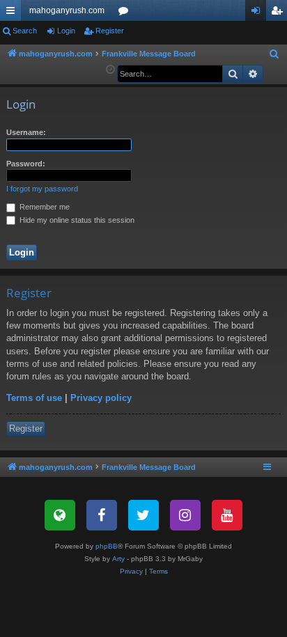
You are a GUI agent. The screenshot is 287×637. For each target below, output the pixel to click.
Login (66, 30)
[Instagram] (185, 515)
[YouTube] (227, 515)
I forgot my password (42, 188)
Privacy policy (101, 398)
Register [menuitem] (279, 13)
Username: (26, 132)
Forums (126, 13)
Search (25, 30)
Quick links (13, 13)
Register (109, 30)
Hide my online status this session (75, 220)
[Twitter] (143, 515)
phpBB (106, 546)
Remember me (43, 207)
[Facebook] (101, 515)
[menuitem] (274, 54)
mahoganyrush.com (66, 10)
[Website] (60, 515)
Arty (118, 559)
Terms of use (34, 398)
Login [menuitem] (258, 13)
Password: (25, 163)
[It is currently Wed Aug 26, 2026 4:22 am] (110, 70)
